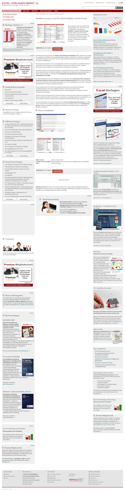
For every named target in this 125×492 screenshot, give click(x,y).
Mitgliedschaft (52, 478)
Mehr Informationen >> (17, 50)
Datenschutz (28, 482)
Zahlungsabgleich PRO (10, 173)
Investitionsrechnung (58, 14)
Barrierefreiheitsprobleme (55, 480)
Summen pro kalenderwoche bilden (13, 92)
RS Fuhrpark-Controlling (10, 144)
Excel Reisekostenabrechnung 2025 (13, 134)
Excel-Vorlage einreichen (55, 474)
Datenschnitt (8, 89)
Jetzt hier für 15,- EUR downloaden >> (102, 197)
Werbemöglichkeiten (10, 476)
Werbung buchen (111, 2)
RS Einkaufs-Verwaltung (101, 357)
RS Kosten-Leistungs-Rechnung (103, 362)
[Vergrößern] (51, 33)
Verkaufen (26, 11)
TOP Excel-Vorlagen (12, 121)
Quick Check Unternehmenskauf (13, 132)
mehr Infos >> (117, 49)
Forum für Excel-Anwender (15, 87)
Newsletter (51, 482)
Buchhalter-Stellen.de (95, 484)
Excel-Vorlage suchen (8, 17)
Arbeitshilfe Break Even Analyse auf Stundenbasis (16, 166)
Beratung (35, 11)
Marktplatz (42, 14)
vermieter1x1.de (94, 480)
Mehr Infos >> (100, 282)
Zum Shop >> (115, 323)
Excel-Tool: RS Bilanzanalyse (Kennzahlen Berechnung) (18, 129)
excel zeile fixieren (9, 98)
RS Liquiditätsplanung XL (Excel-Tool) (14, 148)
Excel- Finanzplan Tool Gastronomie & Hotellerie (16, 146)
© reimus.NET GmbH (7, 489)
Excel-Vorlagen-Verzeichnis (12, 11)
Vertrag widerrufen (31, 476)
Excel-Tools (49, 14)
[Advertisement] (18, 219)
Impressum (28, 484)
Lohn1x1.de (93, 478)
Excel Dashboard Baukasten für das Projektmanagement (104, 41)
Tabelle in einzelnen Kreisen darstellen (14, 100)
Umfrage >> (19, 114)
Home (37, 14)
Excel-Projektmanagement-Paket (103, 68)
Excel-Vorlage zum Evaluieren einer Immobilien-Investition (18, 164)
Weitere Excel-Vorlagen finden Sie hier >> (103, 81)
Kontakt (7, 474)
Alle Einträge (9, 103)
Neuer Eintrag (23, 103)
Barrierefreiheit (29, 478)
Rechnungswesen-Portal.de (96, 482)
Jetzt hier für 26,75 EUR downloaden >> (102, 163)
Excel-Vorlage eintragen (9, 19)
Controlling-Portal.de (95, 474)
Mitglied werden (100, 2)
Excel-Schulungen (46, 11)
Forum (56, 11)
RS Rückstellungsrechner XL (102, 351)
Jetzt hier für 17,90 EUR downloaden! (102, 245)
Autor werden (52, 476)
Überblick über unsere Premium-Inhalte (15, 455)
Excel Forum (20, 253)
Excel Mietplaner (9, 175)
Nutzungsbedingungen (32, 480)
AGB (6, 478)
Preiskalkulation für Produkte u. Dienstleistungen (103, 54)
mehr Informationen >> (24, 351)
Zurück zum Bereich (63, 180)
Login (121, 2)
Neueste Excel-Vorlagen (13, 162)
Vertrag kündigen (31, 474)
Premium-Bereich (89, 2)
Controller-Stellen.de (95, 476)
